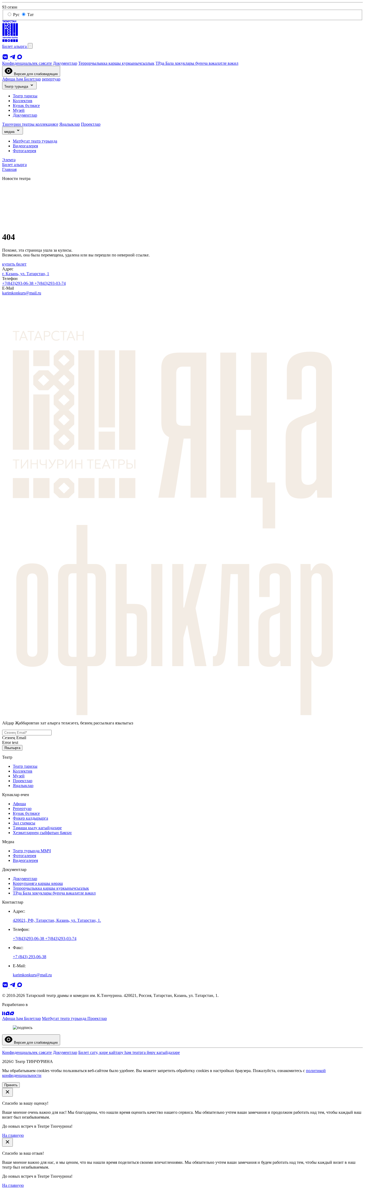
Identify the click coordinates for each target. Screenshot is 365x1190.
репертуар (51, 79)
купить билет (14, 264)
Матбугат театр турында (35, 141)
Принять (11, 1085)
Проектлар (90, 124)
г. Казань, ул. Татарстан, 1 (25, 273)
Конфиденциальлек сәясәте (27, 63)
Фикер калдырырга (30, 818)
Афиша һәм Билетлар (21, 79)
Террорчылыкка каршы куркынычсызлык (116, 63)
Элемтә (8, 160)
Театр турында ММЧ (32, 851)
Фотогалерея (24, 150)
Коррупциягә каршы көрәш (38, 883)
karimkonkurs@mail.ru (21, 293)
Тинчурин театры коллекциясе (30, 124)
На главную (13, 1135)
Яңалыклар (69, 124)
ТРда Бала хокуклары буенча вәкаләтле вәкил (197, 63)
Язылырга (12, 748)
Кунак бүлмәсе (26, 105)
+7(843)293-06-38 (18, 283)
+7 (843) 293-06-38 (29, 956)
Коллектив (22, 100)
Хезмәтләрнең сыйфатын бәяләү (42, 832)
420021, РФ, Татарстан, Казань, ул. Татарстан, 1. (57, 920)
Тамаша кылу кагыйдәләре (37, 828)
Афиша (19, 803)
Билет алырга (15, 46)
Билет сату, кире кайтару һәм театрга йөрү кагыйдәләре (129, 1052)
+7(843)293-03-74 (50, 283)
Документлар (65, 63)
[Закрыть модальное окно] (7, 1092)
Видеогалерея (25, 146)
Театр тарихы (25, 96)
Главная (9, 169)
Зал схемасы (24, 823)
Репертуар (22, 808)
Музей (19, 110)
